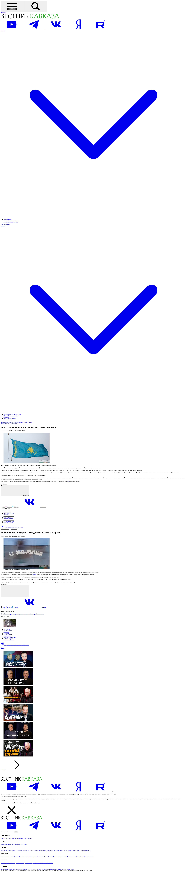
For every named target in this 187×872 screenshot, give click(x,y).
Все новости (14, 423)
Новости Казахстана (9, 513)
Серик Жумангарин (8, 518)
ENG (4, 12)
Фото (18, 422)
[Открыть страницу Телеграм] (34, 29)
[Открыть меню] (12, 6)
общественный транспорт (10, 637)
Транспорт (6, 633)
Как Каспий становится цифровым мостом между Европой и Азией (22, 857)
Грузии (34, 574)
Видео (21, 422)
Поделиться (26, 495)
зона (68, 481)
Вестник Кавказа (5, 423)
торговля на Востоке (9, 520)
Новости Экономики (9, 516)
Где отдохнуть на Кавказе (10, 418)
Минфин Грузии (8, 634)
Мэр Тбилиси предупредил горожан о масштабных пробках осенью (22, 614)
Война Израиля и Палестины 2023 (12, 414)
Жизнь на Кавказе (8, 638)
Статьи (8, 224)
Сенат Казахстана (8, 517)
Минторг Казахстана (9, 521)
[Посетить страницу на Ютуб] (12, 29)
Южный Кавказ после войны (11, 415)
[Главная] (30, 18)
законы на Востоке (8, 522)
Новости (9, 507)
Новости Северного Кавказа (11, 220)
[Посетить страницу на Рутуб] (100, 29)
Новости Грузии (8, 630)
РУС (2, 12)
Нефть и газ (6, 417)
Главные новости (8, 219)
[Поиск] (35, 6)
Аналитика (3, 224)
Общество (6, 514)
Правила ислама (8, 419)
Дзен (3, 507)
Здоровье (26, 422)
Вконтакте (43, 507)
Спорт (15, 422)
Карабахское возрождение (7, 422)
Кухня (30, 422)
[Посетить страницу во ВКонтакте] (56, 29)
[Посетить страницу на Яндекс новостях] (78, 29)
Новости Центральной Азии (11, 222)
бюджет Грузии (7, 636)
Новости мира (7, 512)
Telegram (16, 507)
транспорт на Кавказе (9, 639)
